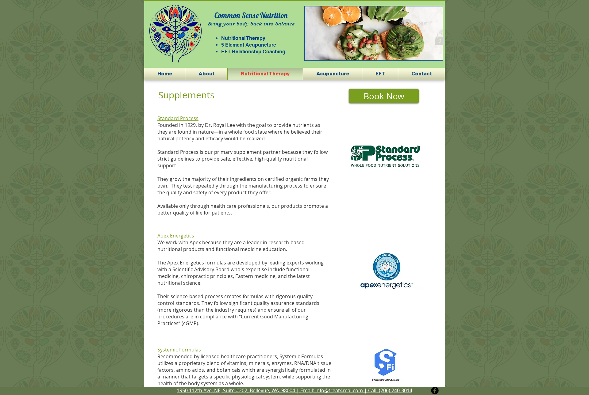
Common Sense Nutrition (250, 15)
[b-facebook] (435, 390)
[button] (357, 33)
